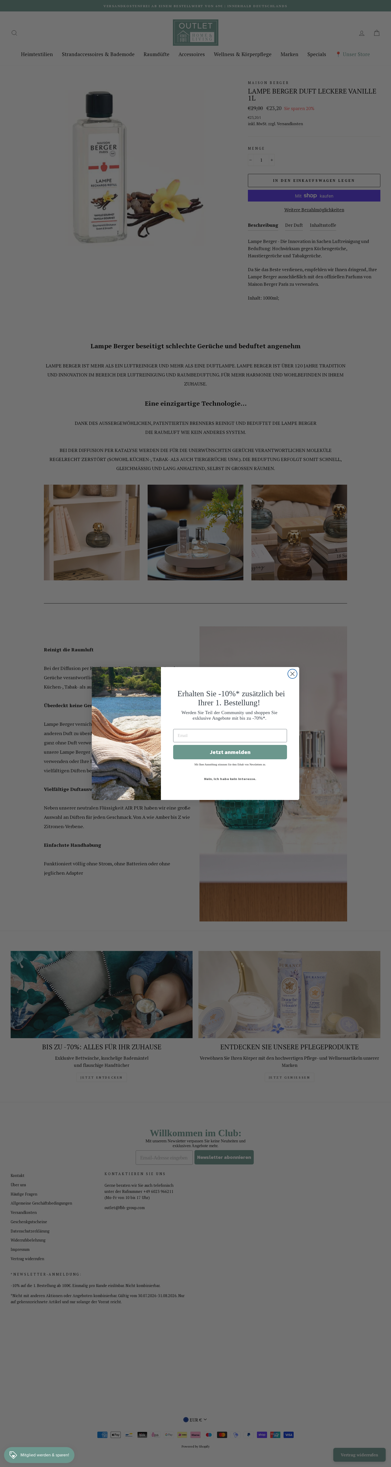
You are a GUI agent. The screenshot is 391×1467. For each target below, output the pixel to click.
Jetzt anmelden (230, 752)
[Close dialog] (292, 673)
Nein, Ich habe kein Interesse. (230, 778)
